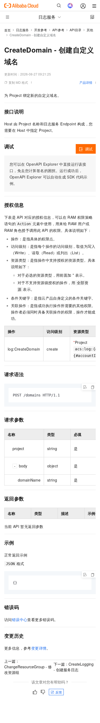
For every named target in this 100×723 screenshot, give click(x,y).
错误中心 (19, 619)
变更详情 (39, 648)
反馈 (58, 692)
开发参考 (40, 29)
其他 (90, 29)
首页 (7, 30)
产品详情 (85, 82)
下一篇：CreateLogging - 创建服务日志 (74, 666)
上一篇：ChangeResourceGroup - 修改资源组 (28, 666)
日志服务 (22, 29)
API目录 (76, 29)
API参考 (58, 29)
